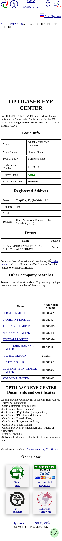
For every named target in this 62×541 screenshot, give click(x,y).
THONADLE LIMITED (16, 326)
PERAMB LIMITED (14, 313)
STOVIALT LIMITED (15, 339)
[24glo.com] (5, 4)
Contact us (45, 510)
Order (17, 484)
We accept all (45, 484)
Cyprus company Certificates (42, 449)
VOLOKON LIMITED (16, 378)
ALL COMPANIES (12, 23)
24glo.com (18, 523)
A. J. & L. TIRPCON (15, 355)
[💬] (57, 4)
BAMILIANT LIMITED (16, 319)
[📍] (48, 4)
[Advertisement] (31, 63)
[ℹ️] (14, 4)
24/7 (17, 510)
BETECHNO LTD (13, 362)
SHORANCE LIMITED (16, 332)
